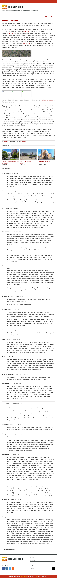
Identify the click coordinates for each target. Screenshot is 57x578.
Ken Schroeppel (6, 141)
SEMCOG (26, 31)
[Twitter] (10, 568)
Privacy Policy (24, 576)
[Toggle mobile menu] (54, 5)
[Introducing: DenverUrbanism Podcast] (46, 149)
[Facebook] (3, 568)
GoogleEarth (26, 43)
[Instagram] (6, 568)
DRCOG (10, 33)
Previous (46, 16)
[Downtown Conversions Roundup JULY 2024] (10, 149)
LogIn (47, 576)
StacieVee (35, 576)
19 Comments (23, 141)
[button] (3, 157)
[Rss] (13, 568)
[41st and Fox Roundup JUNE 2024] (28, 149)
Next (52, 16)
